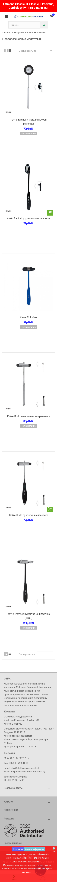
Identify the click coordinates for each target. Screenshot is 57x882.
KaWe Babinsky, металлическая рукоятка (28, 121)
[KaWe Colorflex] (28, 286)
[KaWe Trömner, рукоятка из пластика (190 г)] (28, 583)
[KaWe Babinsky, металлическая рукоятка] (28, 89)
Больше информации (34, 849)
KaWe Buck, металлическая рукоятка (28, 416)
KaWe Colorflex (28, 317)
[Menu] (6, 16)
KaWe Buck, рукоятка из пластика (28, 515)
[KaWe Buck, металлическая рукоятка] (28, 385)
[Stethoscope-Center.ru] (28, 16)
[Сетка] (6, 50)
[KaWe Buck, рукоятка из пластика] (28, 484)
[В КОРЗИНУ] (50, 213)
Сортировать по (27, 50)
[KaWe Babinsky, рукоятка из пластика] (28, 188)
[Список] (10, 50)
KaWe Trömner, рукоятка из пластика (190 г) (28, 616)
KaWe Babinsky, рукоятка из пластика (28, 218)
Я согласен (18, 849)
